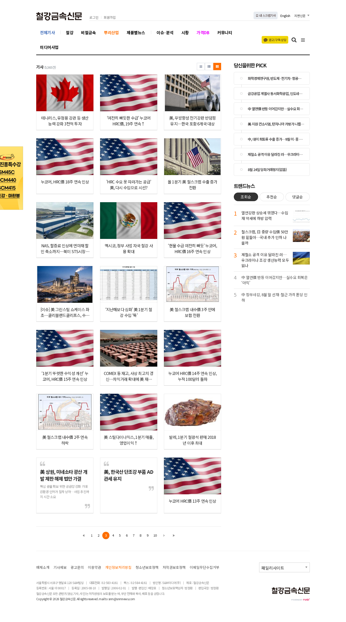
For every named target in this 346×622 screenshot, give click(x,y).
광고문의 (77, 567)
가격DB (203, 32)
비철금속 (88, 32)
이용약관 (94, 567)
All (78, 599)
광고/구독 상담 (277, 39)
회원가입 (110, 18)
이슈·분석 (165, 32)
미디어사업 (49, 47)
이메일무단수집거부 (204, 567)
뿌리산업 (111, 32)
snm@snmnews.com (121, 599)
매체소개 (42, 567)
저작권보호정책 (174, 567)
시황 (185, 32)
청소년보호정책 (147, 567)
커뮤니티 (224, 32)
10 (155, 535)
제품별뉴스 (136, 32)
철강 (69, 32)
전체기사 (47, 32)
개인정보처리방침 (118, 567)
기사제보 (60, 567)
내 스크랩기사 (267, 15)
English (285, 15)
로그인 (94, 18)
